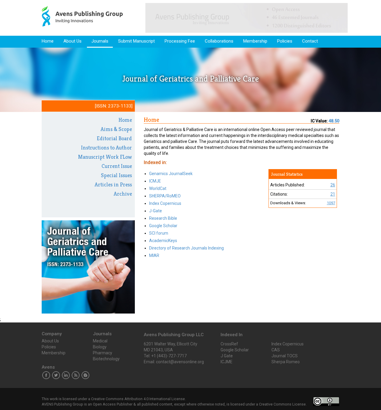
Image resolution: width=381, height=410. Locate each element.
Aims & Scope (116, 129)
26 (332, 185)
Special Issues (116, 175)
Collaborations (219, 41)
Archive (123, 193)
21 (332, 194)
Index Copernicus (165, 203)
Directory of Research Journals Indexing (186, 248)
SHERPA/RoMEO (165, 196)
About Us (72, 41)
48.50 (334, 121)
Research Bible (163, 218)
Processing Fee (180, 41)
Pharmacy (102, 352)
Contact (310, 41)
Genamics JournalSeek (171, 173)
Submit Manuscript (136, 41)
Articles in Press (113, 184)
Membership (255, 41)
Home (48, 41)
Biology (100, 346)
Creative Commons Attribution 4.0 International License (138, 399)
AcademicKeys (163, 240)
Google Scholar (163, 225)
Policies (284, 41)
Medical (100, 341)
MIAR (154, 255)
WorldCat (157, 188)
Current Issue (117, 166)
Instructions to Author (106, 147)
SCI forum (158, 233)
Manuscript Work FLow (105, 156)
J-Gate (155, 210)
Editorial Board (114, 138)
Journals (99, 41)
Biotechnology (106, 358)
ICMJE (155, 181)
